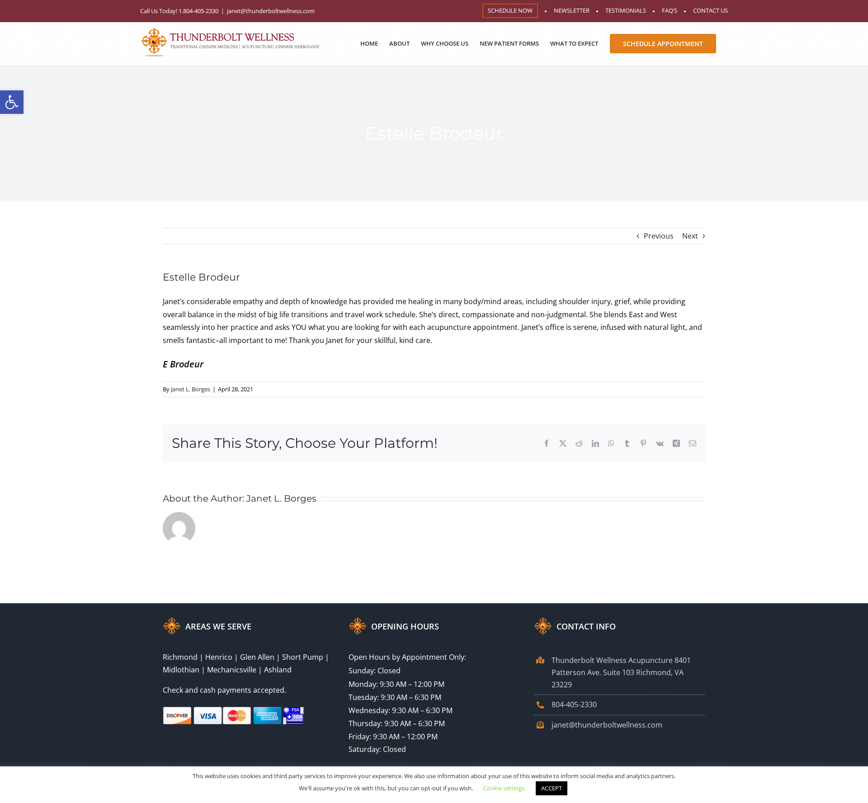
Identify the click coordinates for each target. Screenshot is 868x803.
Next (690, 236)
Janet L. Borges (190, 389)
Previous (659, 236)
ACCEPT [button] (551, 788)
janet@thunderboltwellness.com (271, 11)
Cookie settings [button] (503, 788)
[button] (12, 102)
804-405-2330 (574, 704)
